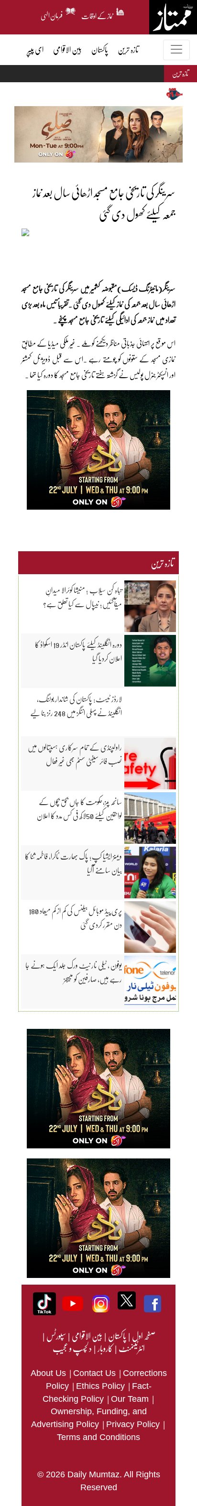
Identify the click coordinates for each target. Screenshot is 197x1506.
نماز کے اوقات (97, 14)
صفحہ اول (143, 1335)
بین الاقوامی (86, 1335)
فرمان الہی (52, 14)
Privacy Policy (134, 1424)
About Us (49, 1373)
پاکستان (116, 1335)
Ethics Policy (101, 1386)
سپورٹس (55, 1335)
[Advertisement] (91, 254)
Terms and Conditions (98, 1437)
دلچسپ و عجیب (72, 1348)
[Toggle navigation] (176, 50)
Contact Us (95, 1373)
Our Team (131, 1399)
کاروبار (105, 1348)
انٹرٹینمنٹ (131, 1348)
